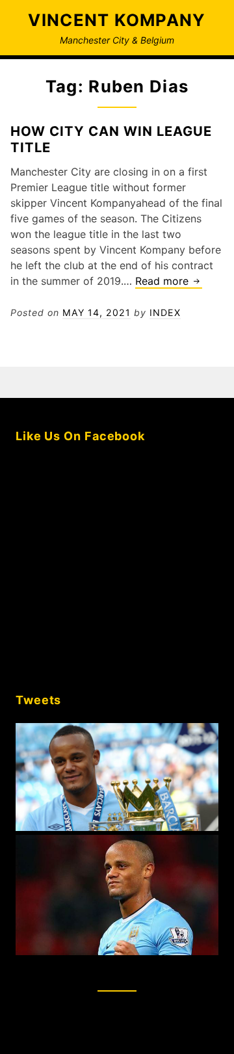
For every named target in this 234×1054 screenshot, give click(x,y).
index (165, 312)
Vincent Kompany (116, 20)
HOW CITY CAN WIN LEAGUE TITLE (111, 139)
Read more (168, 281)
